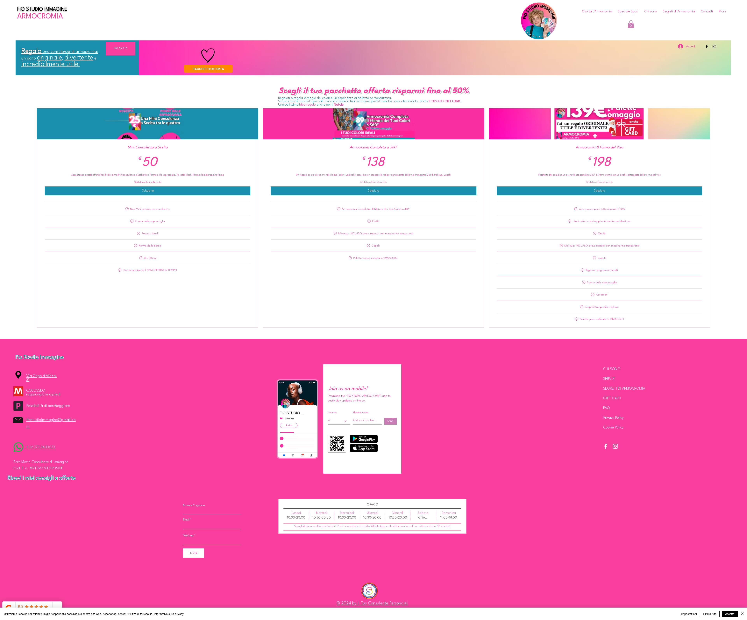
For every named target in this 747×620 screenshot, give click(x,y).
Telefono (188, 535)
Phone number (360, 412)
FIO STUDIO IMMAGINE (42, 9)
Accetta (729, 614)
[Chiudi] (742, 614)
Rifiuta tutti (709, 614)
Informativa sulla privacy (169, 614)
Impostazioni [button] (689, 614)
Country (332, 412)
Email (186, 519)
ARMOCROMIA (40, 16)
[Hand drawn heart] (208, 55)
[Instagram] (714, 46)
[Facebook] (706, 46)
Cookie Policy (613, 427)
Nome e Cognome (194, 505)
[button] (631, 24)
